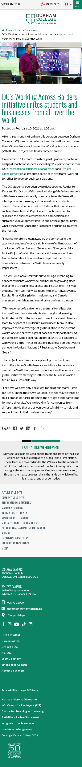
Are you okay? (52, 4)
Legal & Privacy (29, 690)
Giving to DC (10, 646)
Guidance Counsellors (15, 543)
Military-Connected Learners (19, 523)
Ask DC (6, 652)
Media (5, 548)
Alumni (6, 533)
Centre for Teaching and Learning (23, 711)
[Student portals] (67, 4)
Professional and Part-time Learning (24, 528)
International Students (16, 502)
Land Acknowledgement (41, 447)
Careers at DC (11, 640)
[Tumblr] (35, 429)
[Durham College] (41, 18)
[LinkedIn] (28, 429)
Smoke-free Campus (14, 664)
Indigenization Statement (18, 723)
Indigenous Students (14, 513)
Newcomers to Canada (15, 518)
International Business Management (32, 168)
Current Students (13, 497)
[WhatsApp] (42, 429)
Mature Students (12, 508)
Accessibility (9, 690)
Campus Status (9, 4)
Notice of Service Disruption (20, 699)
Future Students (12, 492)
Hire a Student (11, 634)
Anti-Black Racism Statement (20, 717)
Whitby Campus (12, 587)
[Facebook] (15, 429)
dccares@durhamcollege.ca (24, 608)
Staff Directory (11, 658)
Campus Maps (16, 615)
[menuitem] (67, 4)
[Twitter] (22, 429)
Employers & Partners (15, 538)
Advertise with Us (13, 670)
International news (26, 30)
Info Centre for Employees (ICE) (21, 705)
